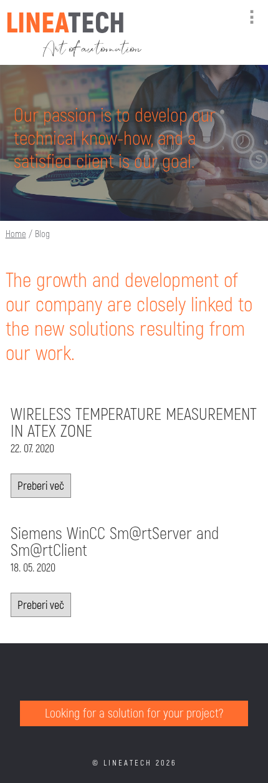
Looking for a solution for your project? (134, 712)
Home (16, 233)
